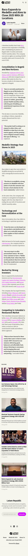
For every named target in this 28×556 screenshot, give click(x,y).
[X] (11, 526)
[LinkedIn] (14, 526)
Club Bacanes (6, 243)
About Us (22, 537)
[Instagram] (17, 526)
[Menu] (25, 2)
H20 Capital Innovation (9, 282)
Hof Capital (10, 280)
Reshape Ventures (19, 280)
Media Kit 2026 (13, 537)
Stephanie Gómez (14, 73)
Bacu (22, 45)
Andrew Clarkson (11, 75)
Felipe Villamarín (13, 293)
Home (5, 537)
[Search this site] (23, 2)
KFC (3, 322)
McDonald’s (14, 322)
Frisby (8, 318)
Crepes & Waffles (16, 320)
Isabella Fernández (17, 295)
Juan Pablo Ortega (12, 299)
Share (22, 23)
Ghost (17, 543)
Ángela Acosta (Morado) (18, 301)
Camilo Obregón (7, 297)
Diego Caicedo (21, 297)
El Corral (4, 320)
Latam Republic (11, 22)
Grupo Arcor (20, 286)
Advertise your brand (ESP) (14, 540)
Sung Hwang (11, 303)
